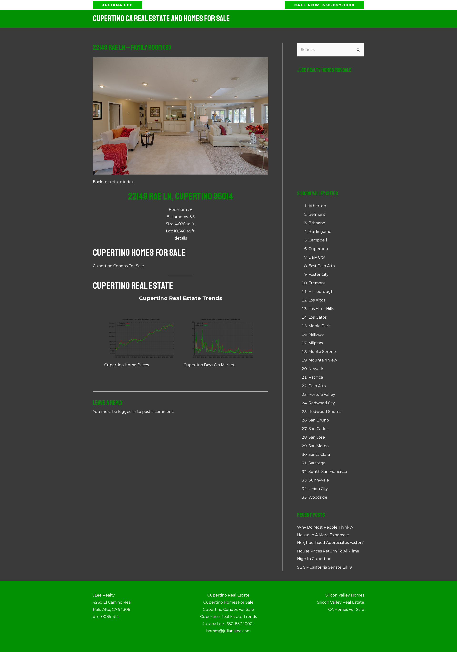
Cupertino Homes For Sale (139, 253)
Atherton (317, 206)
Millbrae (316, 334)
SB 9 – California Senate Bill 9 (324, 567)
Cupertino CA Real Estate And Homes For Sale (161, 18)
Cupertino (318, 248)
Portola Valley (321, 394)
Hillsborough (320, 291)
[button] (117, 5)
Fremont (316, 283)
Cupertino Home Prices (126, 365)
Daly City (316, 257)
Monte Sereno (322, 351)
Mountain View (322, 360)
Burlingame (319, 231)
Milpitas (315, 343)
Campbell (317, 240)
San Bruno (318, 420)
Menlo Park (319, 326)
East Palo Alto (321, 266)
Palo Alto (317, 386)
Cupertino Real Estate (133, 286)
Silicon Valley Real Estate (340, 602)
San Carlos (318, 428)
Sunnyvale (318, 480)
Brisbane (316, 223)
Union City (318, 488)
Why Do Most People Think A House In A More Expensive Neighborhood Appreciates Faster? (330, 535)
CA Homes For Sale (346, 609)
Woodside (317, 497)
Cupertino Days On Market (209, 365)
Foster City (318, 274)
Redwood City (321, 403)
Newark (315, 368)
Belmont (316, 214)
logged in (127, 411)
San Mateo (318, 446)
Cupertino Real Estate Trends (180, 298)
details (180, 238)
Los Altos (316, 300)
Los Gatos (317, 317)
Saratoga (316, 463)
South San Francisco (327, 471)
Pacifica (315, 377)
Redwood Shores (324, 411)
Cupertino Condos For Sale (118, 266)
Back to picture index (113, 182)
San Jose (316, 437)
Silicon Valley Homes (344, 595)
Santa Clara (319, 454)
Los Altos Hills (321, 308)
